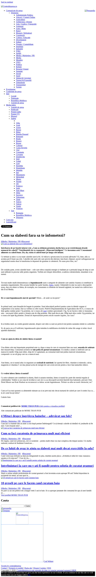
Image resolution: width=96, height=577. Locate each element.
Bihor (18, 132)
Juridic (18, 53)
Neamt (18, 181)
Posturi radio (16, 112)
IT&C (18, 51)
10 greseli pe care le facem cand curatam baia (30, 483)
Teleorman (20, 197)
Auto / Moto (21, 28)
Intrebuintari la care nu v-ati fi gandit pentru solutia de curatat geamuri (47, 465)
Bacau (18, 130)
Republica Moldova (19, 100)
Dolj (18, 159)
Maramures (20, 175)
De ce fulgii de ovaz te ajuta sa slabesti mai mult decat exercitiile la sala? (47, 448)
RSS (49, 568)
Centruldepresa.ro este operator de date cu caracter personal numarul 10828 (46, 570)
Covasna (19, 154)
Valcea (18, 204)
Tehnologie (20, 82)
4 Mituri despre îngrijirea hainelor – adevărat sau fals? (36, 416)
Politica (19, 64)
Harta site (28, 568)
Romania (19, 213)
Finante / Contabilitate (24, 44)
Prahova (19, 186)
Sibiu (18, 193)
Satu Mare (20, 190)
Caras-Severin (21, 148)
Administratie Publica (24, 15)
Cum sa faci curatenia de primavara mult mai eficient (35, 433)
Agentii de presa (17, 103)
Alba (18, 123)
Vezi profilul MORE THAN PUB (14, 495)
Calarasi (19, 145)
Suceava (19, 195)
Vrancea (19, 208)
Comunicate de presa (14, 10)
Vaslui (18, 206)
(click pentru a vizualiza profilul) (43, 406)
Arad (18, 125)
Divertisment (21, 40)
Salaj (18, 188)
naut (45, 311)
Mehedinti (20, 177)
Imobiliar (19, 46)
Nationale (15, 98)
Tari (12, 211)
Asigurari (19, 26)
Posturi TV (15, 114)
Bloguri (14, 116)
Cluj (17, 150)
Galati (18, 161)
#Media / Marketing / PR (11, 241)
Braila (18, 139)
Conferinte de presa (13, 91)
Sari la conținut (7, 2)
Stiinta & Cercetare (23, 78)
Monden (19, 60)
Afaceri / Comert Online (25, 17)
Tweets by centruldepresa (11, 566)
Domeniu (14, 13)
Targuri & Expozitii (23, 80)
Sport (18, 76)
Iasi (17, 172)
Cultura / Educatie (23, 37)
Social (18, 73)
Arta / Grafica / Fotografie (26, 24)
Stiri (7, 94)
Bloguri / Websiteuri (24, 33)
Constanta (20, 152)
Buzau (18, 143)
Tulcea (18, 202)
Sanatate (19, 71)
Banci (18, 31)
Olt (17, 184)
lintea (51, 285)
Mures (18, 179)
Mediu (18, 58)
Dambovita (20, 157)
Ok (29, 575)
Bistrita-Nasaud (22, 134)
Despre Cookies (39, 568)
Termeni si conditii (15, 568)
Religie (19, 67)
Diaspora (19, 217)
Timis (18, 199)
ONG (18, 62)
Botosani (19, 136)
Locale (13, 96)
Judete (13, 118)
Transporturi (21, 85)
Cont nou (9, 220)
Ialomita (19, 170)
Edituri (18, 42)
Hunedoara (20, 168)
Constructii (20, 35)
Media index (11, 105)
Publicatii (14, 109)
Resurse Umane (22, 69)
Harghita (19, 166)
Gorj (18, 163)
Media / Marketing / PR (25, 55)
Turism (19, 87)
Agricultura (20, 19)
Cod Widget (48, 561)
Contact (4, 568)
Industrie (19, 49)
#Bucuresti (25, 241)
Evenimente (10, 89)
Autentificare (11, 222)
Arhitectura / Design (24, 22)
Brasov (19, 141)
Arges (18, 127)
